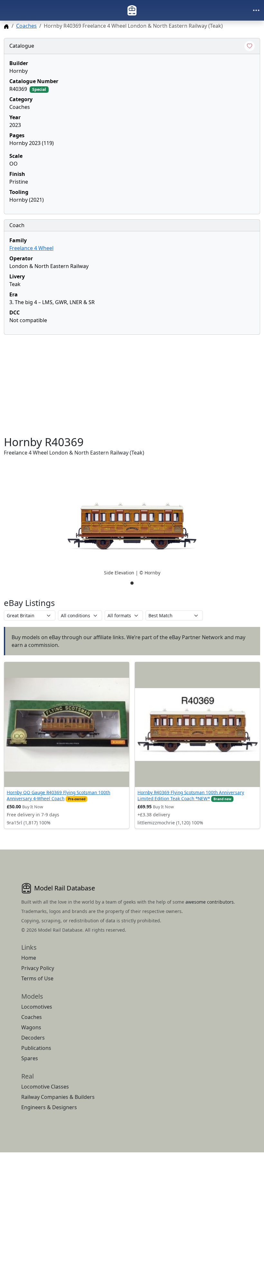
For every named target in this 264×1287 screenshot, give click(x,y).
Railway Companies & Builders (58, 1096)
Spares (29, 1058)
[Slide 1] (132, 583)
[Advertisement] (132, 385)
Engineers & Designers (49, 1107)
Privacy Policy (37, 968)
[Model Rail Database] (132, 10)
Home (28, 957)
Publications (36, 1048)
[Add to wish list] (249, 46)
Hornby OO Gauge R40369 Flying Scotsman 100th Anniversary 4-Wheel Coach (58, 795)
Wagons (31, 1027)
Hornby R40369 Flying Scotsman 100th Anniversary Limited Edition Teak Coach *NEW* (190, 795)
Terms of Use (37, 978)
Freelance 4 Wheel (31, 248)
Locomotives (36, 1006)
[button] (132, 526)
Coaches (26, 25)
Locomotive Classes (45, 1086)
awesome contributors (209, 902)
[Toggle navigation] (256, 10)
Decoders (33, 1037)
